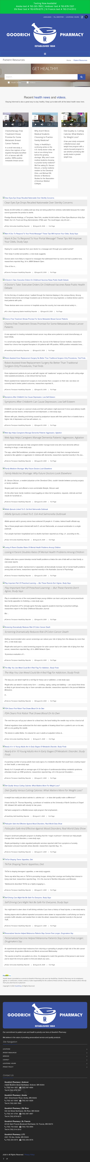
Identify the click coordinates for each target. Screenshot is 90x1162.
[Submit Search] (81, 77)
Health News (16, 82)
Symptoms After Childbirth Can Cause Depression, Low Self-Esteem (40, 401)
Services (6, 1056)
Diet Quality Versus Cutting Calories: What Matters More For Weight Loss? (43, 790)
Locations (6, 1049)
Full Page (52, 226)
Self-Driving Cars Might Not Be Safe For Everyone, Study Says (36, 902)
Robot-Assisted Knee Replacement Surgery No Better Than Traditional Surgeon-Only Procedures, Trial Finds (41, 364)
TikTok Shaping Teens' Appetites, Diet (24, 864)
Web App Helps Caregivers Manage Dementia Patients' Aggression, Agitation (44, 437)
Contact (6, 1060)
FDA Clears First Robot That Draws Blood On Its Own (32, 713)
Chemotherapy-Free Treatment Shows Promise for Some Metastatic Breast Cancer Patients (14, 137)
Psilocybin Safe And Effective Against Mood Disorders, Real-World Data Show (45, 828)
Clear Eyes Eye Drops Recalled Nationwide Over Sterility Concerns (39, 202)
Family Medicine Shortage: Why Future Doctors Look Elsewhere (38, 473)
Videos (32, 82)
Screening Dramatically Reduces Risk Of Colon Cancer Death (36, 631)
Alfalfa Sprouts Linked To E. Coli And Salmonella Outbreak (35, 514)
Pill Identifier (59, 17)
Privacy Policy (8, 1067)
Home (69, 60)
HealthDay (18, 986)
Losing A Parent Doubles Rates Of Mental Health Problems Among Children (44, 552)
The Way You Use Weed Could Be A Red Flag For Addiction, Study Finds (42, 672)
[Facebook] (81, 16)
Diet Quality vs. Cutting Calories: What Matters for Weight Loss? (74, 134)
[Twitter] (86, 16)
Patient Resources (9, 1052)
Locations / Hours (72, 17)
